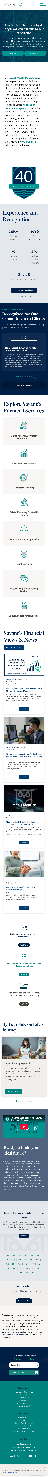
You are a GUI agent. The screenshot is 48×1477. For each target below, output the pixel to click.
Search (24, 1236)
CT (26, 1255)
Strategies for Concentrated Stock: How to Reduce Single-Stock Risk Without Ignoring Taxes (24, 756)
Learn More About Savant (24, 290)
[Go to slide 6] (27, 1101)
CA (20, 1255)
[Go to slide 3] (20, 1101)
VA (27, 1273)
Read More (24, 709)
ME (7, 1264)
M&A (24, 1420)
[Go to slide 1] (16, 1101)
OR (21, 1268)
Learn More (13, 53)
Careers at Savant (24, 1426)
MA (37, 1260)
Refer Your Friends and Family (24, 1431)
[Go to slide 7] (29, 1101)
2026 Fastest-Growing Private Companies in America (20, 349)
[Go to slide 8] (31, 1101)
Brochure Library (24, 1417)
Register (24, 974)
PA (27, 1268)
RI (33, 1268)
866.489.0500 (25, 1444)
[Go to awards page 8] (31, 376)
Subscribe (15, 1365)
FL (38, 1255)
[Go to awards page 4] (23, 376)
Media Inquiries (24, 1429)
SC (38, 1268)
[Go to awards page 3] (22, 376)
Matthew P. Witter (11, 680)
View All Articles (13, 647)
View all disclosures (24, 386)
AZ (14, 1255)
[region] (24, 352)
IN (20, 1260)
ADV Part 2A (24, 1398)
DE (32, 1255)
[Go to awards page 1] (17, 376)
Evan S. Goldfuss (11, 682)
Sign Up (24, 1004)
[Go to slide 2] (18, 1101)
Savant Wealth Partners (24, 1423)
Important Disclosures (24, 1392)
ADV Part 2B (24, 1400)
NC (26, 1264)
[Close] (44, 1467)
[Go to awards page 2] (20, 376)
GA (8, 1260)
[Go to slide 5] (25, 1101)
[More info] (30, 296)
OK (14, 1268)
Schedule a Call (35, 53)
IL (14, 1260)
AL (8, 1255)
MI (13, 1264)
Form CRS (24, 1395)
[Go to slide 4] (23, 1101)
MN (19, 1264)
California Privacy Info (24, 1406)
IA (25, 1260)
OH (8, 1268)
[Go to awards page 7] (29, 376)
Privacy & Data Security (24, 1403)
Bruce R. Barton (10, 747)
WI (33, 1273)
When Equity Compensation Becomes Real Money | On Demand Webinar (24, 689)
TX (21, 1273)
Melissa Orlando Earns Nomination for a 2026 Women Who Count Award (22, 823)
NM (32, 1264)
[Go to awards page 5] (25, 376)
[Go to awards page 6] (27, 376)
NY (39, 1264)
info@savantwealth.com (25, 1447)
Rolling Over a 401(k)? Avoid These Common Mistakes (21, 888)
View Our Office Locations (25, 1451)
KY (31, 1260)
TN (15, 1273)
